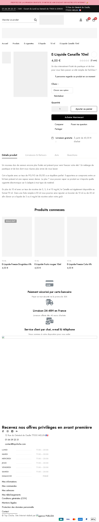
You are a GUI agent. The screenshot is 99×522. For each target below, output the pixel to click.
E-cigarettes (29, 43)
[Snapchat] (12, 431)
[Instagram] (8, 431)
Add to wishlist (94, 54)
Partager (58, 129)
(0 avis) (94, 60)
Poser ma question (79, 124)
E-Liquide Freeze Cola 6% (79, 264)
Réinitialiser (59, 95)
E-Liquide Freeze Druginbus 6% (16, 264)
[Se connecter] (81, 20)
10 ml (52, 43)
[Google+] (17, 431)
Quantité (55, 102)
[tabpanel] (49, 180)
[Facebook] (3, 431)
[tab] (9, 155)
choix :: (55, 83)
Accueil (5, 43)
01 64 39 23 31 (9, 8)
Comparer (59, 124)
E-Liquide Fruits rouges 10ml (48, 264)
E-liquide (42, 43)
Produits (16, 43)
